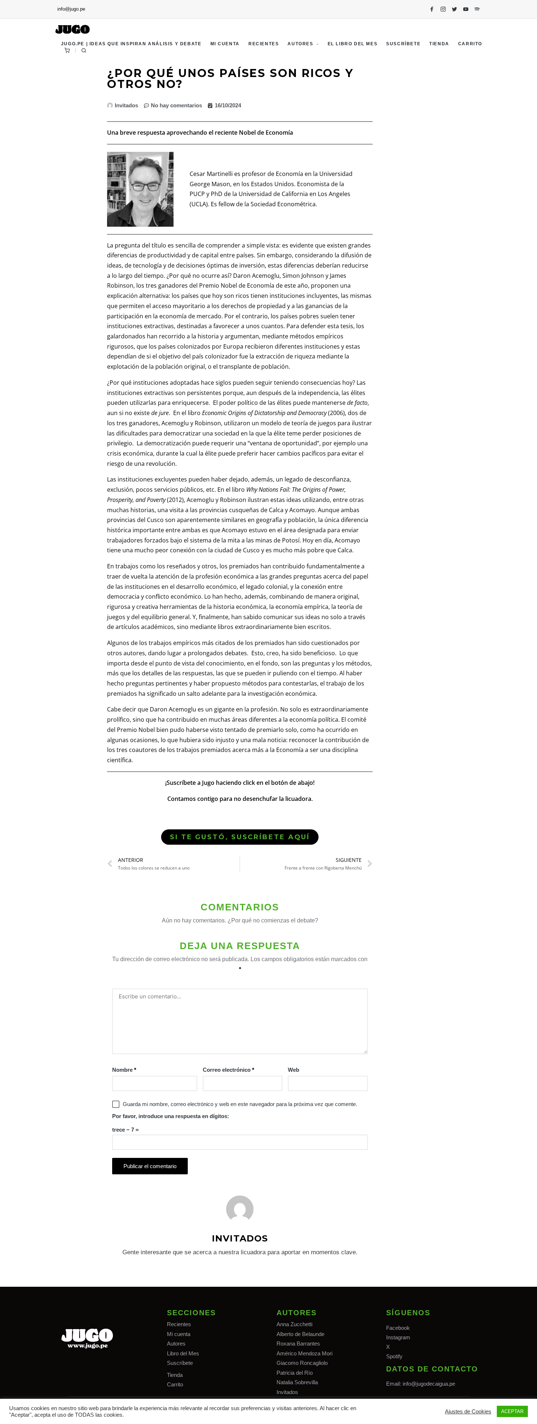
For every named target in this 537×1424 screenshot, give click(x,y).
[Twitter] (454, 9)
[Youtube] (465, 9)
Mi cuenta (178, 1334)
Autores (176, 1343)
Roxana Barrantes (298, 1343)
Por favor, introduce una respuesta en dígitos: (170, 1116)
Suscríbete (180, 1363)
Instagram (398, 1337)
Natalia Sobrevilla (297, 1382)
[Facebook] (432, 9)
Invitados (287, 1392)
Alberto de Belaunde (300, 1334)
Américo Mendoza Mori (304, 1353)
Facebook (398, 1328)
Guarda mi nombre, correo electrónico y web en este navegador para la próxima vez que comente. (240, 1104)
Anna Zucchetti (294, 1324)
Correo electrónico (228, 1070)
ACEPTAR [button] (512, 1411)
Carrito (175, 1384)
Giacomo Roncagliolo (302, 1363)
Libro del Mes (183, 1353)
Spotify (394, 1356)
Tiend (173, 1375)
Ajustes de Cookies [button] (468, 1412)
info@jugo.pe (71, 9)
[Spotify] (477, 9)
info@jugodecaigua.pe (429, 1384)
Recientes (179, 1324)
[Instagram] (443, 9)
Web (293, 1070)
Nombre (124, 1070)
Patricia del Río (295, 1373)
